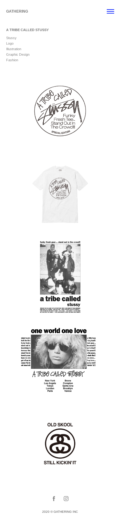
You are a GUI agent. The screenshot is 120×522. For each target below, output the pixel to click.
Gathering (17, 11)
